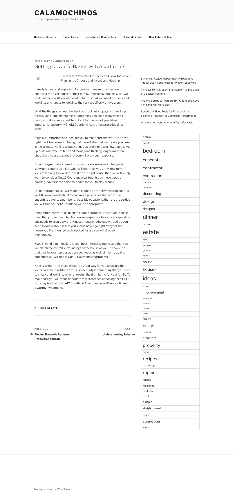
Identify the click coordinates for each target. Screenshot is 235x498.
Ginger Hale (64, 61)
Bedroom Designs (45, 37)
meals (145, 313)
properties (150, 338)
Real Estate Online (160, 37)
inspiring (147, 303)
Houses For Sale (132, 37)
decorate (147, 187)
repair (149, 372)
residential (148, 391)
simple (147, 402)
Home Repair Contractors (100, 37)
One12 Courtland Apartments (81, 283)
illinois (146, 286)
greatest (147, 250)
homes (146, 255)
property (151, 345)
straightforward (152, 408)
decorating (152, 193)
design (149, 201)
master (146, 308)
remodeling (149, 365)
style (146, 415)
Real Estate (49, 308)
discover (147, 224)
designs (149, 209)
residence (148, 385)
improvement (153, 292)
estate (151, 232)
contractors (153, 175)
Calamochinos (66, 13)
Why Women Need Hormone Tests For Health (167, 122)
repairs (147, 379)
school (146, 396)
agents (146, 143)
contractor (152, 168)
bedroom (154, 151)
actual (147, 137)
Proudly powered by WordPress (51, 489)
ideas (149, 278)
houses (149, 269)
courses (147, 182)
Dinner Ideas (70, 37)
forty (145, 239)
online (148, 325)
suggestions (152, 421)
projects (147, 332)
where (146, 427)
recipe (146, 352)
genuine (147, 245)
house (147, 262)
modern (147, 318)
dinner (150, 217)
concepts (151, 159)
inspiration (147, 298)
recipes (150, 358)
